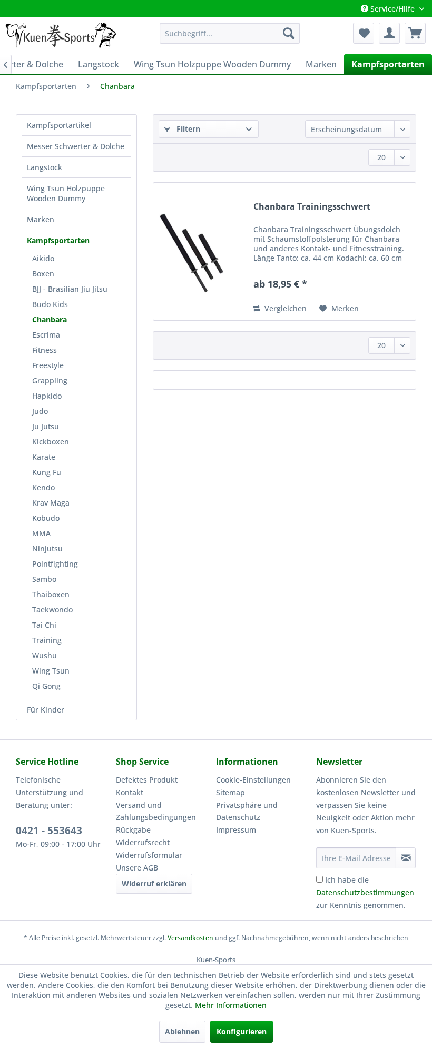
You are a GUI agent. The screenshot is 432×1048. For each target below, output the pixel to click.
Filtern (187, 129)
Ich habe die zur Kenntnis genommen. (365, 892)
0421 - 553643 (49, 830)
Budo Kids (50, 304)
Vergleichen (284, 308)
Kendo (43, 487)
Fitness (44, 350)
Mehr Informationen (231, 1005)
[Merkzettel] (363, 33)
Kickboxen (50, 442)
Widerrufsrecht (143, 842)
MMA (41, 533)
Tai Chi (44, 625)
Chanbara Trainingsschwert (311, 206)
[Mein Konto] (389, 33)
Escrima (46, 335)
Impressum (236, 830)
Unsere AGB (137, 868)
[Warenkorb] (415, 33)
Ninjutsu (47, 548)
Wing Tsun (51, 671)
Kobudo (46, 518)
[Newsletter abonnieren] (406, 857)
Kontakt (129, 792)
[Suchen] (289, 33)
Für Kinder (45, 710)
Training (47, 640)
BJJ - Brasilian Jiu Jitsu (69, 289)
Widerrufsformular (149, 855)
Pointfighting (55, 564)
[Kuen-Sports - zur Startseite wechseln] (60, 36)
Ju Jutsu (45, 426)
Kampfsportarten (58, 240)
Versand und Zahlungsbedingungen (156, 811)
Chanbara (49, 319)
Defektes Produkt (147, 780)
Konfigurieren (242, 1031)
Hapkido (47, 396)
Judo (40, 411)
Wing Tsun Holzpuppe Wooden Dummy (66, 193)
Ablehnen (182, 1031)
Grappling (49, 380)
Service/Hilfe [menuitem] (392, 9)
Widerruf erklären (154, 883)
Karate (43, 457)
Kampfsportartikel (59, 125)
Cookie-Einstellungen (253, 780)
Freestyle (48, 365)
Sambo (44, 579)
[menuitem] (230, 33)
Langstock (44, 167)
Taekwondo (52, 610)
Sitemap (230, 792)
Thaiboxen (51, 594)
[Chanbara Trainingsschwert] (201, 251)
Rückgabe (133, 830)
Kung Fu (46, 472)
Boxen (43, 274)
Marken (40, 219)
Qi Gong (46, 686)
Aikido (43, 258)
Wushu (44, 655)
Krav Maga (51, 503)
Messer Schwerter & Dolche (75, 146)
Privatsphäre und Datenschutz (247, 811)
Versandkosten (190, 937)
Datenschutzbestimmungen (365, 892)
